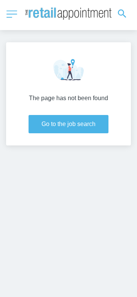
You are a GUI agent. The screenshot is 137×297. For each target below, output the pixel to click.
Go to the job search (68, 124)
